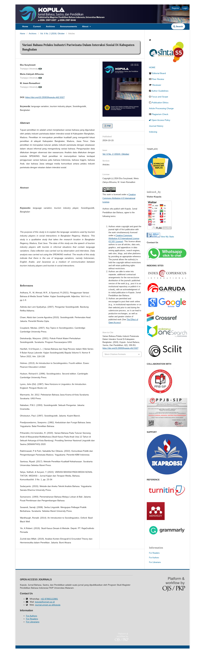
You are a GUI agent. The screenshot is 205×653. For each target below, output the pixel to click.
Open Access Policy (161, 120)
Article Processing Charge (161, 108)
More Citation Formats (115, 354)
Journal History (156, 126)
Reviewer (156, 85)
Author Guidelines (159, 91)
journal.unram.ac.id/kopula (47, 605)
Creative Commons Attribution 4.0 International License (119, 198)
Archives (50, 26)
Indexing (153, 132)
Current (37, 26)
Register (175, 8)
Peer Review (158, 79)
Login (185, 8)
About (85, 26)
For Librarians (155, 562)
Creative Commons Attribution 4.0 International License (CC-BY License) (124, 238)
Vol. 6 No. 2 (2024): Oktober (52, 33)
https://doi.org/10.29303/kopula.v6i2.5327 (45, 97)
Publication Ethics (160, 102)
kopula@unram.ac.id (45, 602)
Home (25, 26)
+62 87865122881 (49, 599)
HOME (152, 67)
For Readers (154, 553)
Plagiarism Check (160, 114)
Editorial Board (159, 73)
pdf (108, 126)
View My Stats (167, 236)
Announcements (68, 26)
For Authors (154, 557)
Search (179, 26)
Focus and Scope (159, 96)
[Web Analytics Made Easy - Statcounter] (153, 236)
